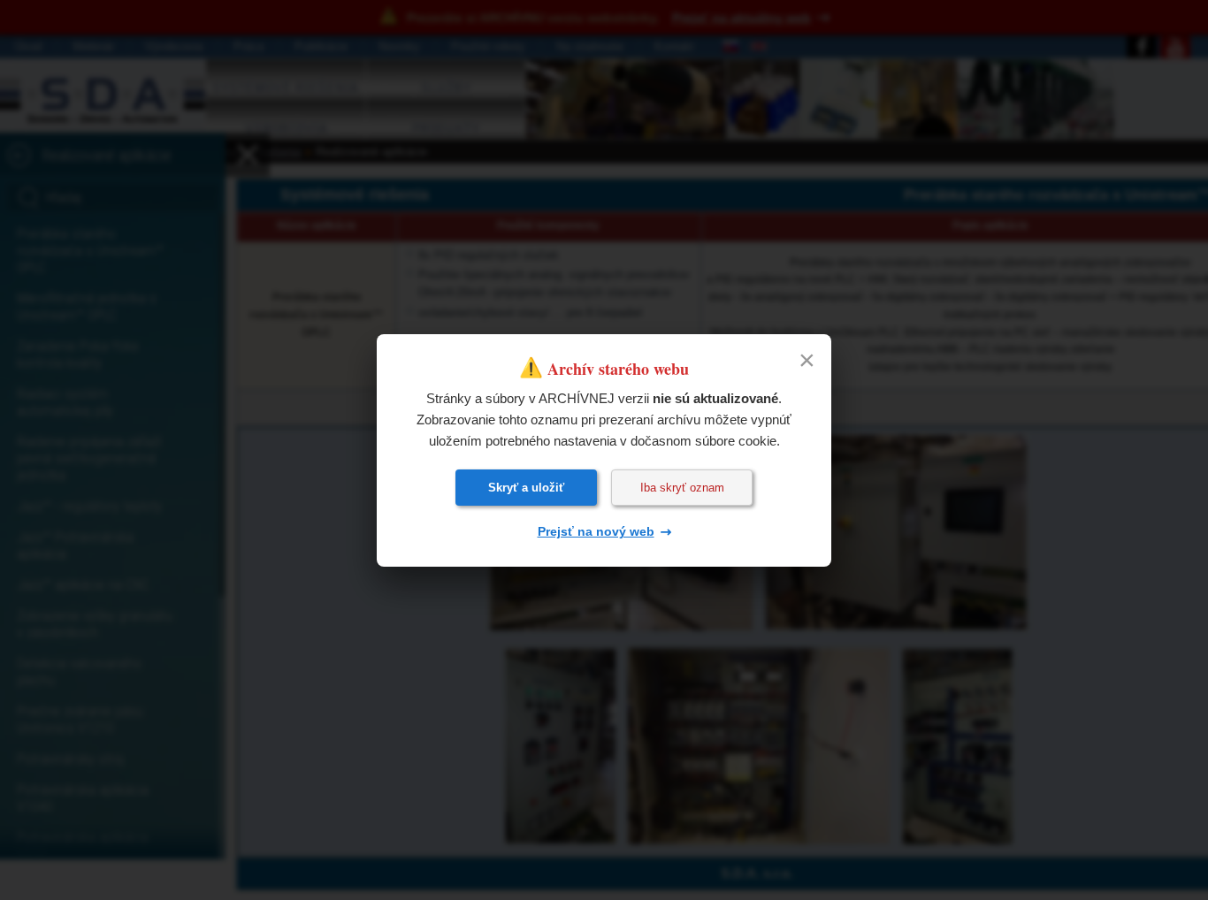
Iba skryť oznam (682, 487)
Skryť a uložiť (526, 487)
